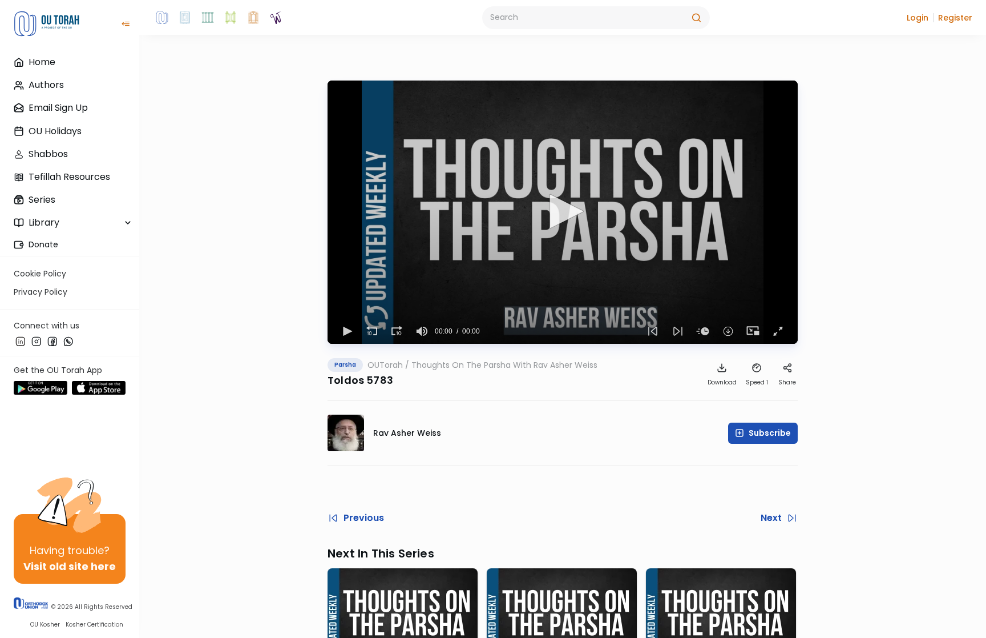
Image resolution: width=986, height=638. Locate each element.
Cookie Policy (40, 273)
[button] (917, 18)
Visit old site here (69, 566)
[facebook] (52, 341)
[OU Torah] (162, 18)
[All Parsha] (230, 18)
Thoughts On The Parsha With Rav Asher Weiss (504, 365)
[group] (422, 331)
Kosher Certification (94, 624)
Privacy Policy (40, 292)
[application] (563, 212)
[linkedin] (20, 341)
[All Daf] (253, 18)
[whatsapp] (68, 341)
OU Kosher (45, 624)
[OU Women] (276, 18)
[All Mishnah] (185, 18)
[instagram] (36, 341)
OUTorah (385, 365)
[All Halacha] (208, 18)
